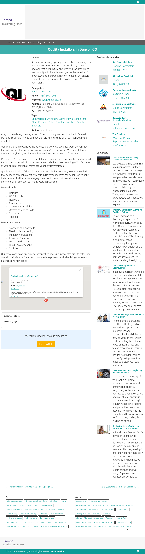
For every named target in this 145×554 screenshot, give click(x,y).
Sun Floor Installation (122, 62)
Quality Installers (10, 146)
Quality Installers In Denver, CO (24, 276)
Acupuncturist (81, 501)
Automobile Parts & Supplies (104, 522)
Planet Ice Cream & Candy (124, 90)
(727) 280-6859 (120, 98)
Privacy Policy (57, 551)
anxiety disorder (33, 505)
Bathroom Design (100, 526)
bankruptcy (43, 514)
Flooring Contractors (123, 66)
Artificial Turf (50, 509)
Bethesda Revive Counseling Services (121, 119)
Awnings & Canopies (123, 522)
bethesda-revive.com (123, 128)
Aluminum (106, 514)
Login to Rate (46, 344)
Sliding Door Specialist (122, 76)
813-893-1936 (119, 70)
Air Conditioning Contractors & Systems (90, 505)
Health (116, 124)
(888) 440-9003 (120, 84)
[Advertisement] (84, 23)
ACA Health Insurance (14, 501)
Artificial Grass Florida (14, 509)
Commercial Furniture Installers (48, 118)
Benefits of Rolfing (61, 522)
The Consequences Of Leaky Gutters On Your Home (125, 158)
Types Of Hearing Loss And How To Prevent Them (128, 315)
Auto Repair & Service (83, 522)
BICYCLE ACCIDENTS (30, 526)
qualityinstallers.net (52, 99)
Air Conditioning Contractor (98, 501)
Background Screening (28, 514)
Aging (64, 501)
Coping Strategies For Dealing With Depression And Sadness (125, 427)
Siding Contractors (122, 107)
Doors (115, 80)
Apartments (110, 518)
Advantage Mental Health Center (36, 501)
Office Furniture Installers (62, 122)
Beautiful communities (44, 522)
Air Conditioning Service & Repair (87, 509)
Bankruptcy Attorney (83, 526)
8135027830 (119, 112)
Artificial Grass (47, 505)
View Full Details (16, 297)
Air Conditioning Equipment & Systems (120, 505)
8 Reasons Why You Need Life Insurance (123, 266)
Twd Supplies (118, 134)
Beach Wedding (28, 522)
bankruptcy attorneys (14, 518)
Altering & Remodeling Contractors (88, 514)
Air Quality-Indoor (122, 509)
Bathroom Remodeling (116, 526)
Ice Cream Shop (120, 94)
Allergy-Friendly (12, 505)
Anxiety (22, 505)
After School (54, 501)
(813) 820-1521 (120, 145)
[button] (46, 301)
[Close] (80, 269)
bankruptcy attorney (57, 514)
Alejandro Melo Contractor (124, 104)
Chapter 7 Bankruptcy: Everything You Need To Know (127, 211)
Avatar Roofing (12, 514)
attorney (61, 509)
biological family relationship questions (54, 526)
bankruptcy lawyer (31, 518)
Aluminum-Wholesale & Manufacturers (89, 518)
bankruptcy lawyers (47, 518)
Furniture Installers (41, 91)
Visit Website (15, 289)
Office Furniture (39, 122)
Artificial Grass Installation (34, 509)
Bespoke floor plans (13, 526)
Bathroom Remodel (13, 522)
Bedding (130, 526)
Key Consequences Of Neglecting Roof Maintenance (127, 371)
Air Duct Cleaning (108, 509)
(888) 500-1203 (48, 95)
